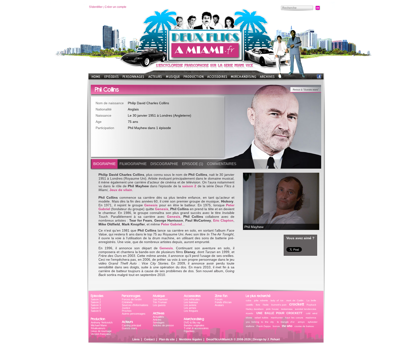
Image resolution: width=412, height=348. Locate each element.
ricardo (250, 313)
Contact (149, 339)
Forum (218, 299)
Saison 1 (96, 299)
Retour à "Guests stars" (306, 89)
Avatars (219, 305)
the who (287, 326)
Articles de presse (163, 325)
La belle (311, 300)
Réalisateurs (98, 328)
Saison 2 (96, 302)
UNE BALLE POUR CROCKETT (279, 313)
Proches (127, 310)
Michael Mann (99, 325)
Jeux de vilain (120, 190)
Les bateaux (191, 302)
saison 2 (189, 186)
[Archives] (267, 78)
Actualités (158, 316)
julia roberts (261, 300)
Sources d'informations (135, 305)
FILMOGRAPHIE (133, 164)
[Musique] (173, 78)
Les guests (159, 305)
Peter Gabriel (171, 224)
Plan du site (167, 339)
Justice (126, 307)
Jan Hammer (160, 299)
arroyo (301, 322)
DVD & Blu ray (192, 322)
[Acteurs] (155, 78)
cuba (248, 300)
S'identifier (96, 7)
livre (258, 304)
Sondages (159, 322)
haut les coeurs (294, 317)
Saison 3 (96, 305)
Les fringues (191, 310)
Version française (101, 333)
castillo (249, 304)
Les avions (190, 305)
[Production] (193, 78)
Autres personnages (133, 313)
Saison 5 (96, 310)
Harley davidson (255, 309)
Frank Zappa (264, 326)
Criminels (127, 302)
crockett (296, 304)
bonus (276, 326)
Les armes (190, 307)
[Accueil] (206, 60)
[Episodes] (111, 78)
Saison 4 (96, 307)
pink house (272, 309)
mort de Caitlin (295, 300)
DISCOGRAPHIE (164, 164)
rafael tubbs (261, 317)
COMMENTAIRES (221, 164)
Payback (311, 304)
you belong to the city (260, 322)
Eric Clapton (223, 220)
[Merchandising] (243, 78)
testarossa (287, 309)
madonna (311, 317)
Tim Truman (160, 302)
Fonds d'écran (223, 302)
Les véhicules (192, 299)
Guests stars (129, 328)
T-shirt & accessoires (196, 328)
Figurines (189, 331)
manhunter (277, 317)
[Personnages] (133, 78)
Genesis (151, 205)
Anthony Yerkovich (102, 322)
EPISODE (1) (192, 164)
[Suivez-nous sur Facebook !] (319, 77)
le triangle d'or (286, 322)
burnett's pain (279, 304)
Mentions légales (190, 339)
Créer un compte (115, 7)
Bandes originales (194, 325)
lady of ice (277, 300)
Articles (157, 319)
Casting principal (131, 325)
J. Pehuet (273, 339)
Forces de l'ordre (132, 299)
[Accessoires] (217, 78)
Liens (136, 339)
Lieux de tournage (101, 331)
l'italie (266, 304)
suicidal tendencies (305, 309)
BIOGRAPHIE (104, 164)
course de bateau (304, 326)
